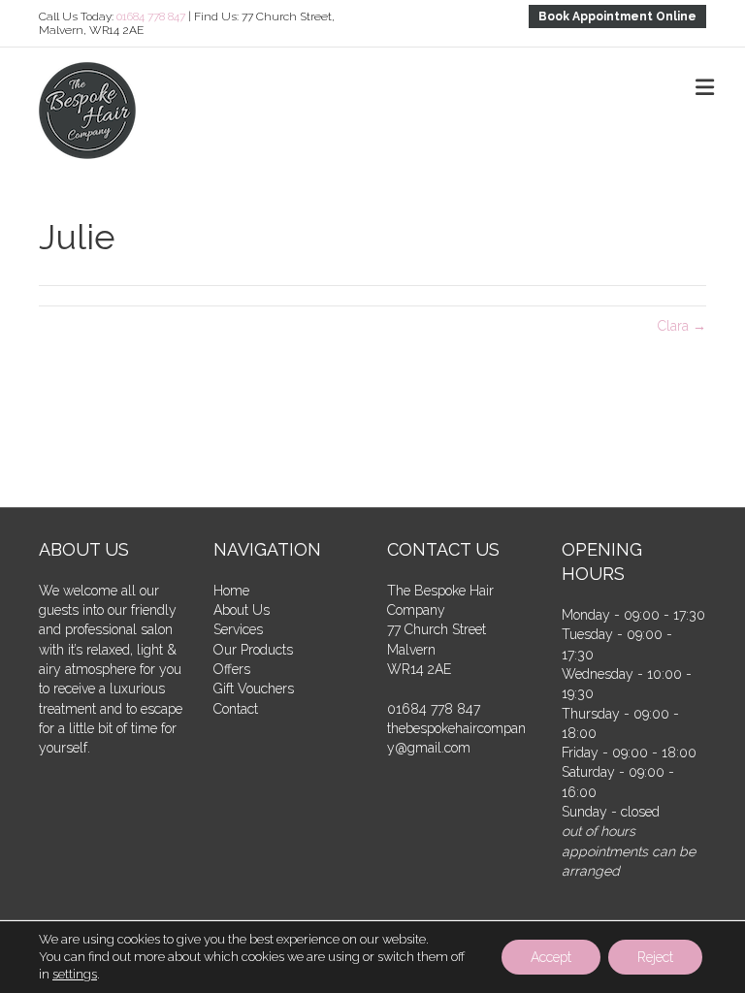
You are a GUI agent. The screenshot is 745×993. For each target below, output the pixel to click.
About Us (241, 610)
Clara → (682, 326)
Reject (655, 957)
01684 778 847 (150, 16)
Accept (551, 957)
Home (231, 590)
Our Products (253, 649)
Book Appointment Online (617, 16)
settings (74, 974)
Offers (231, 669)
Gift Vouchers (253, 688)
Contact (235, 709)
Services (238, 629)
